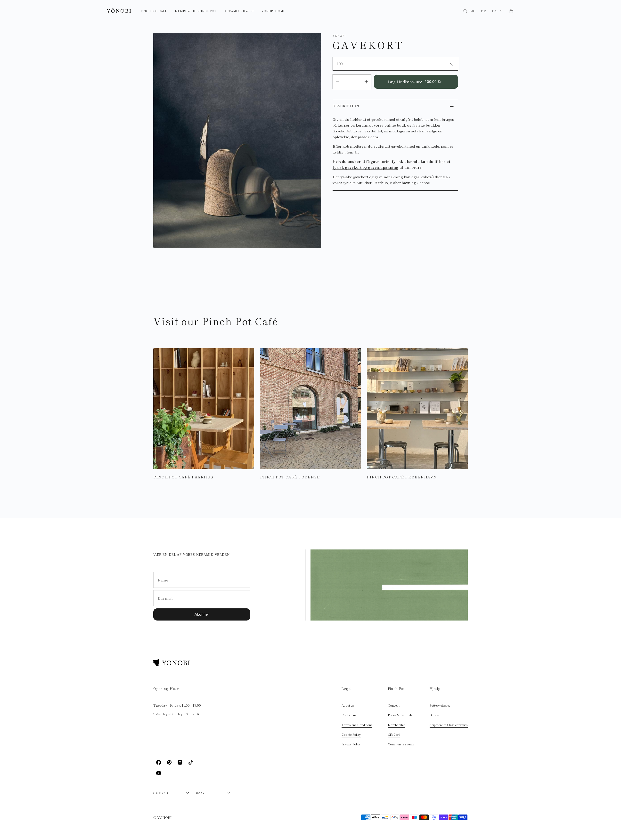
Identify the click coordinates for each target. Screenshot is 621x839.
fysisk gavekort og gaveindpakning (365, 167)
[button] (469, 11)
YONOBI (339, 36)
